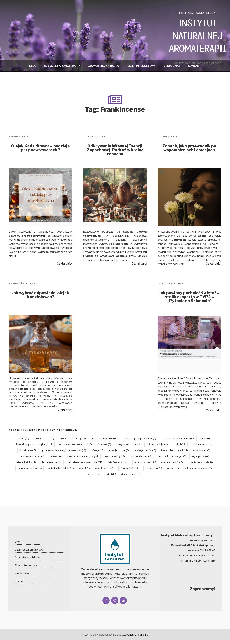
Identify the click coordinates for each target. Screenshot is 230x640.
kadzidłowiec (201, 450)
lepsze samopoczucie (32, 456)
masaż (55, 456)
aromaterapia (44, 438)
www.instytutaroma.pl (135, 634)
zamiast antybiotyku (29, 468)
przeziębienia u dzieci (201, 462)
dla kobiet (104, 444)
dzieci (180, 444)
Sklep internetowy (141, 65)
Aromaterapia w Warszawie (178, 438)
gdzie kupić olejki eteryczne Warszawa (64, 450)
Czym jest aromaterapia (62, 65)
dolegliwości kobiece (128, 444)
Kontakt (194, 65)
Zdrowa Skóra (130, 468)
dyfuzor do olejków (157, 444)
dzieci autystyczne (202, 444)
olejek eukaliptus (25, 462)
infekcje (97, 450)
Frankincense (27, 450)
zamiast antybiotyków (60, 468)
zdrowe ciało (153, 468)
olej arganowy (200, 456)
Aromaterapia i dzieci (104, 65)
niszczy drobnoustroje (172, 456)
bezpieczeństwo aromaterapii (75, 444)
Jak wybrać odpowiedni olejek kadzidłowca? (40, 294)
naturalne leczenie (141, 456)
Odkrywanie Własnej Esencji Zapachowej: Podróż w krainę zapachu (115, 150)
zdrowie (173, 468)
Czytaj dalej (64, 264)
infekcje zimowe (119, 450)
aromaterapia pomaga (72, 438)
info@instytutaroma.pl (202, 560)
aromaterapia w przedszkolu (139, 438)
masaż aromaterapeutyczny (83, 456)
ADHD (23, 438)
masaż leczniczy (114, 456)
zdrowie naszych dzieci (102, 474)
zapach (84, 468)
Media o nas (171, 65)
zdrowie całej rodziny (198, 468)
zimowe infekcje (131, 474)
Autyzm (205, 438)
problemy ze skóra (172, 462)
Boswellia (39, 235)
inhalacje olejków (145, 450)
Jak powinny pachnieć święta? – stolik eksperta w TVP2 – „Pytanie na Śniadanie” (189, 296)
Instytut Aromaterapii (174, 450)
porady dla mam (145, 462)
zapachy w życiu (105, 468)
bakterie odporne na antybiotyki (34, 444)
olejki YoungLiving (118, 462)
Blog (32, 65)
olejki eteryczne (51, 462)
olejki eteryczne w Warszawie (84, 462)
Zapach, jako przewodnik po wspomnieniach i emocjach (189, 148)
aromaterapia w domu (104, 438)
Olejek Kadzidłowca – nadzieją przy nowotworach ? (40, 148)
